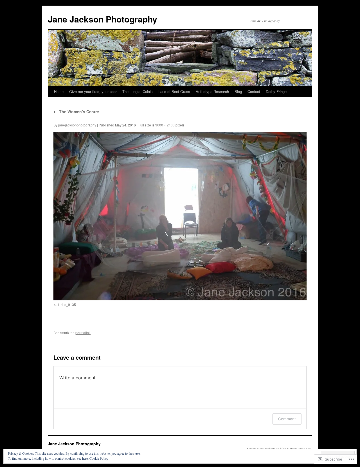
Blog (238, 91)
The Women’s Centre (76, 111)
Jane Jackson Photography (102, 19)
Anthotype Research (212, 91)
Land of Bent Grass (174, 91)
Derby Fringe (276, 91)
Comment (287, 418)
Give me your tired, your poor (93, 91)
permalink (83, 332)
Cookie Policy (98, 458)
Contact (254, 91)
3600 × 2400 (165, 125)
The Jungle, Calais (137, 91)
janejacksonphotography (77, 125)
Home (59, 91)
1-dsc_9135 (67, 304)
